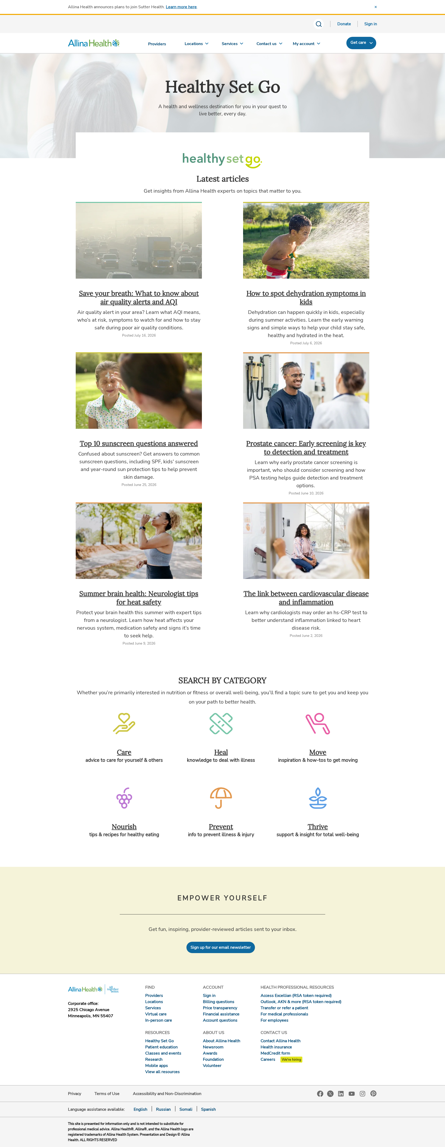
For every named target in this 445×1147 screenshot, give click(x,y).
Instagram (362, 1093)
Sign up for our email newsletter (221, 947)
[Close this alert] (375, 7)
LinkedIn (341, 1093)
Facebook (320, 1094)
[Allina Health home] (93, 44)
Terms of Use (107, 1094)
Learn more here (181, 7)
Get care (358, 42)
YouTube (351, 1093)
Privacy (74, 1094)
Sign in (370, 24)
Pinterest (373, 1093)
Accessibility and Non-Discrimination (167, 1094)
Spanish (208, 1109)
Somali (185, 1109)
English (140, 1109)
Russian (163, 1109)
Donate (344, 24)
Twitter (330, 1093)
